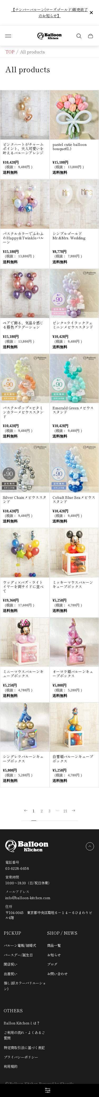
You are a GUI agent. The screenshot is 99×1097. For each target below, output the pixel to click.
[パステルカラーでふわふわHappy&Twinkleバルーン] (24, 204)
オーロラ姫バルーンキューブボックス (73, 673)
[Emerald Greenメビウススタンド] (74, 378)
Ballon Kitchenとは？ (22, 1023)
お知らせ (54, 954)
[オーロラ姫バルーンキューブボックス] (74, 642)
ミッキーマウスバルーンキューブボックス (73, 584)
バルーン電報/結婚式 (20, 945)
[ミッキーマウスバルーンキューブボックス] (74, 552)
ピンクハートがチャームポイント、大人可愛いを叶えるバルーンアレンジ (23, 148)
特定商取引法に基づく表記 (24, 1047)
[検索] (79, 36)
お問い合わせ (57, 973)
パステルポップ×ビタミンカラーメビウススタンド (23, 412)
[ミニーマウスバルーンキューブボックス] (24, 642)
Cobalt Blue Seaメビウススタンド (74, 499)
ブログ (52, 964)
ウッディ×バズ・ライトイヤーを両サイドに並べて (23, 586)
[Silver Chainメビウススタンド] (24, 467)
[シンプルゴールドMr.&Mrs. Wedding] (74, 204)
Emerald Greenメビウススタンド (73, 410)
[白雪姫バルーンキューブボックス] (74, 727)
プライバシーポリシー (21, 1057)
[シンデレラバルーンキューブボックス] (24, 727)
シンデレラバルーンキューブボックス (23, 758)
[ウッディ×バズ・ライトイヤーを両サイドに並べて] (24, 552)
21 (65, 811)
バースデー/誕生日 (18, 954)
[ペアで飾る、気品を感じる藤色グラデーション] (24, 293)
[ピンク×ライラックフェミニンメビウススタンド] (74, 293)
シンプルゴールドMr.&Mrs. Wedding (69, 235)
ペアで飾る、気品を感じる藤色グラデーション (23, 325)
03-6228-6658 (17, 868)
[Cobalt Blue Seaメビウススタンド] (74, 467)
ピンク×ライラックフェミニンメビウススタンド (73, 325)
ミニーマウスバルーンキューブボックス (23, 673)
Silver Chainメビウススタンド (24, 499)
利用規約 (10, 1066)
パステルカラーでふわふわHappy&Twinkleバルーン (23, 237)
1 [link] (34, 811)
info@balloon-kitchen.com (27, 897)
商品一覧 (54, 945)
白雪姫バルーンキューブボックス (73, 758)
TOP (10, 52)
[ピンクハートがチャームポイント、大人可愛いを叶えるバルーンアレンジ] (24, 115)
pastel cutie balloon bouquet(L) (70, 146)
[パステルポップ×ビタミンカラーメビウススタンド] (24, 378)
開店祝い (10, 964)
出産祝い (10, 973)
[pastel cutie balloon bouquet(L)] (74, 115)
